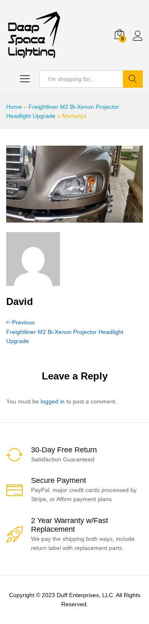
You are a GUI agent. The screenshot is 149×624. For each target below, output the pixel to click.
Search (133, 79)
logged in (53, 401)
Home (14, 106)
